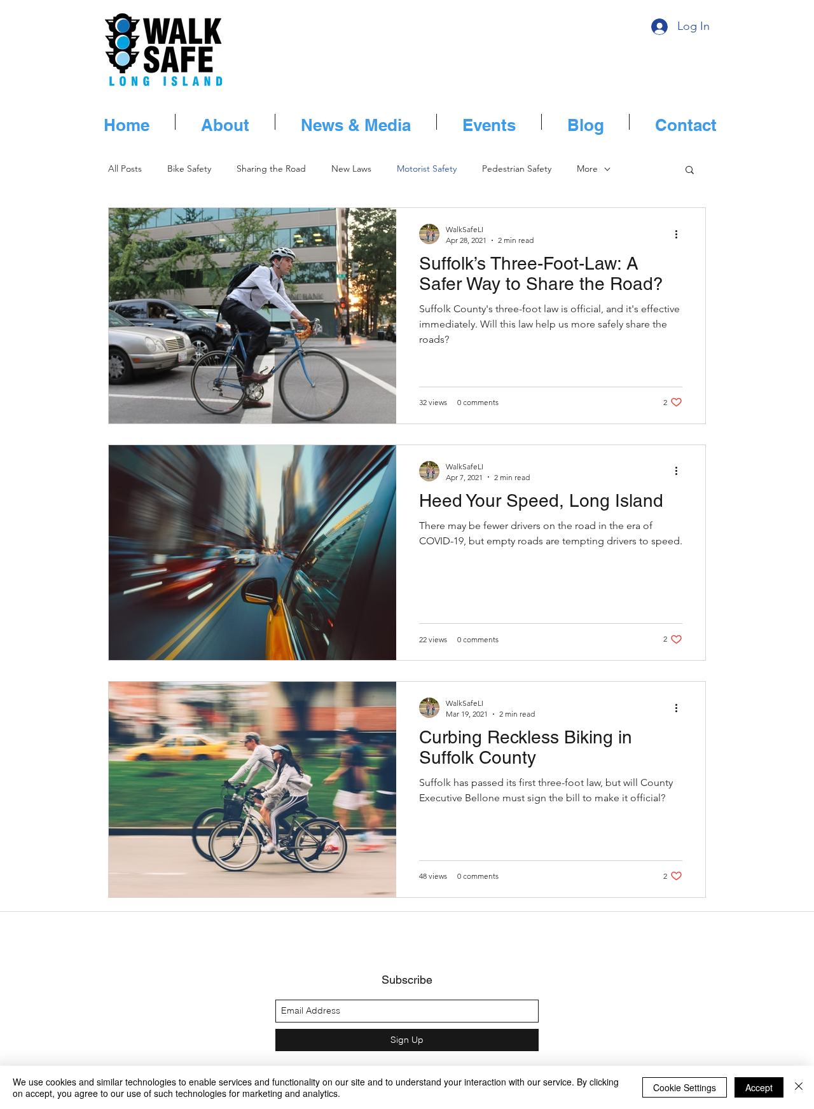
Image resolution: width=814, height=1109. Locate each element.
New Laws (351, 168)
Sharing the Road (271, 168)
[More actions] (680, 234)
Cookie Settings (684, 1087)
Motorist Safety (427, 168)
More (587, 168)
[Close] (798, 1087)
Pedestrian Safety (516, 168)
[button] (690, 170)
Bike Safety (189, 168)
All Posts (125, 168)
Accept (759, 1087)
